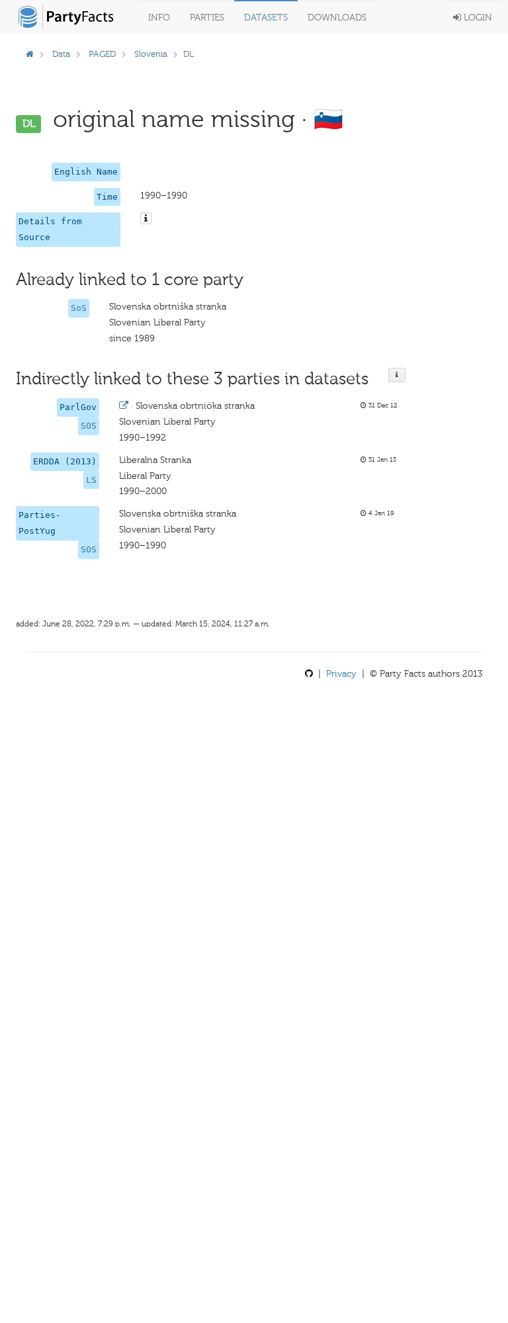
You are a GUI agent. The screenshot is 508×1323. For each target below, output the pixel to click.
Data (61, 54)
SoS (79, 308)
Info (159, 17)
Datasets (266, 17)
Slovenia (150, 54)
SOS (89, 426)
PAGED (102, 54)
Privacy (341, 673)
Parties (207, 17)
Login (476, 17)
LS (91, 480)
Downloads (337, 17)
